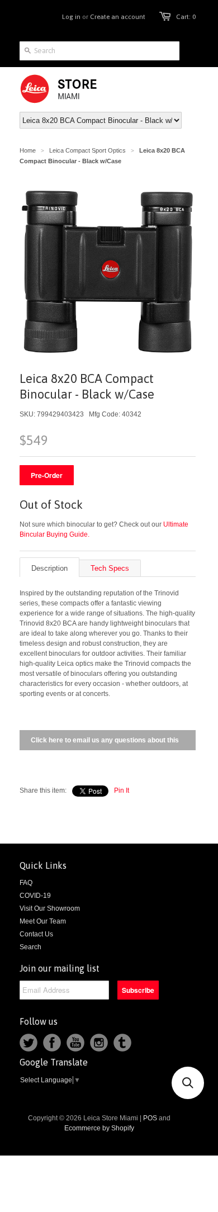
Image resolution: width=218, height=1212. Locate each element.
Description (49, 568)
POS (150, 1118)
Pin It (121, 790)
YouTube (75, 1043)
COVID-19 (35, 895)
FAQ (26, 883)
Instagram (99, 1043)
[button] (188, 1083)
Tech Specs (110, 568)
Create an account (117, 17)
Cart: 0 (186, 17)
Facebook (52, 1043)
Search (30, 947)
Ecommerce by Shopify (99, 1128)
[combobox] (99, 50)
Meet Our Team (43, 921)
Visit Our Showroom (50, 908)
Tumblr (122, 1043)
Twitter (28, 1043)
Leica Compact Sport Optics (87, 150)
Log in (71, 17)
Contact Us (36, 934)
